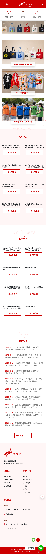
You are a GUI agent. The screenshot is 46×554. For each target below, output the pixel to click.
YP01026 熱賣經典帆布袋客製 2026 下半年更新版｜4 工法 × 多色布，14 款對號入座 (23, 398)
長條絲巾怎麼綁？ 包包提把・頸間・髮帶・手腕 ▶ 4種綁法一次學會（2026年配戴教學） (23, 356)
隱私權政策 (7, 486)
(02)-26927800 (11, 528)
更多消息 (19, 435)
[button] (1, 14)
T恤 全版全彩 (27, 480)
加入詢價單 (12, 152)
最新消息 (7, 483)
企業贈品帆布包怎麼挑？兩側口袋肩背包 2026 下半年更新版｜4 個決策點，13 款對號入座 (23, 406)
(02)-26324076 (11, 514)
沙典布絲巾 (26, 483)
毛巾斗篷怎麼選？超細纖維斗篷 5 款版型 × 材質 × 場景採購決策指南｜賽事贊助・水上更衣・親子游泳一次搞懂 (23, 415)
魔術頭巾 (26, 476)
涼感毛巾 (26, 489)
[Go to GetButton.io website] (40, 552)
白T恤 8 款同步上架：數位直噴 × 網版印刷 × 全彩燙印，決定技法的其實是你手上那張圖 (23, 390)
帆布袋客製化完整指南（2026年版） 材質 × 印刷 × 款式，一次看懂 (23, 372)
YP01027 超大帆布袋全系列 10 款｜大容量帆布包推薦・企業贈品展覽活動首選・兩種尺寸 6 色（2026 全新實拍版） (23, 381)
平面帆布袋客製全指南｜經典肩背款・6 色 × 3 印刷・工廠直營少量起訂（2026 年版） (23, 348)
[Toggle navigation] (3, 4)
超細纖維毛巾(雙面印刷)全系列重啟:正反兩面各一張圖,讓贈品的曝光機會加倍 (23, 424)
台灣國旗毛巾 (27, 492)
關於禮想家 (7, 476)
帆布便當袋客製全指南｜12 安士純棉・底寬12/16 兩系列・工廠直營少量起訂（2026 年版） (24, 364)
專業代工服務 (8, 480)
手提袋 (25, 486)
